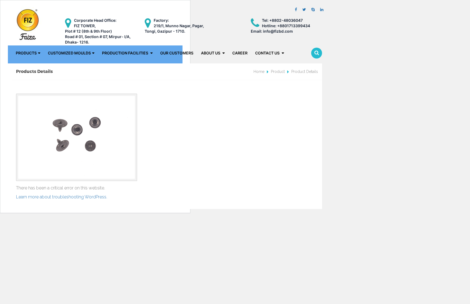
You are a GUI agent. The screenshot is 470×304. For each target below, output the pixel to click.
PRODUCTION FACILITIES (125, 53)
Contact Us (267, 53)
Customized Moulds (69, 53)
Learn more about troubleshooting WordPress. (61, 196)
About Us (211, 53)
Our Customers (176, 53)
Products (26, 53)
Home (258, 71)
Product (278, 71)
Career (240, 53)
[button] (316, 53)
